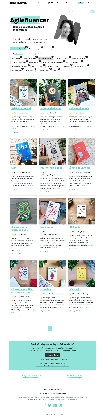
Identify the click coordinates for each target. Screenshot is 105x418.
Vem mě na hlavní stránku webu (30, 375)
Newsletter (70, 3)
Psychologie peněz (51, 167)
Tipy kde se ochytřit (35, 48)
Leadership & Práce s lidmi (20, 66)
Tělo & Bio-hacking (44, 70)
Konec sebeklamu (50, 108)
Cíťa (13, 167)
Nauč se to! (46, 227)
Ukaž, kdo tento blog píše (74, 375)
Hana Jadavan (18, 2)
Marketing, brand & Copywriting (53, 62)
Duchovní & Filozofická (19, 62)
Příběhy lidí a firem (38, 66)
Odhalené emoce (79, 108)
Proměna (45, 289)
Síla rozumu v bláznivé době (19, 228)
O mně (90, 3)
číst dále (14, 128)
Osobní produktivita (30, 58)
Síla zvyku (75, 289)
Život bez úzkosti (79, 167)
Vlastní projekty (34, 62)
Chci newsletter (52, 355)
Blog (81, 3)
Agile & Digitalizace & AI (74, 62)
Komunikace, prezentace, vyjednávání (59, 66)
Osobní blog (48, 48)
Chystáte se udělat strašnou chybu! (22, 291)
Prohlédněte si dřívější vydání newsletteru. (52, 366)
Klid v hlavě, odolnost (79, 58)
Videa (39, 3)
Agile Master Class (54, 3)
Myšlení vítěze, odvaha (62, 58)
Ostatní (56, 70)
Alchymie (74, 227)
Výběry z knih (16, 58)
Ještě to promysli (21, 108)
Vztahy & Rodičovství (81, 66)
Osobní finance (30, 70)
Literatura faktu (17, 70)
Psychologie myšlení (46, 58)
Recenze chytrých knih (18, 48)
